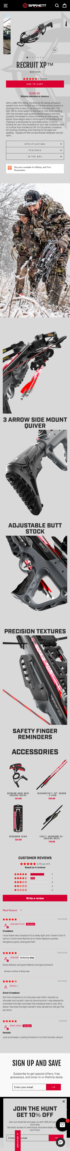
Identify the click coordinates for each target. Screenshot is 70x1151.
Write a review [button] (35, 898)
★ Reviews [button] (18, 1140)
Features (35, 150)
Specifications (35, 144)
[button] (30, 78)
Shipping (24, 96)
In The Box (35, 156)
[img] (10, 919)
